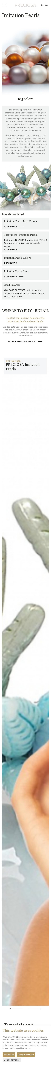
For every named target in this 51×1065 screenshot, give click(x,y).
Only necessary (26, 1054)
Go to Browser (13, 296)
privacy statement (16, 1045)
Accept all (9, 1054)
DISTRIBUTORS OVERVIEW (22, 341)
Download (10, 226)
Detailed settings (11, 1059)
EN (46, 5)
